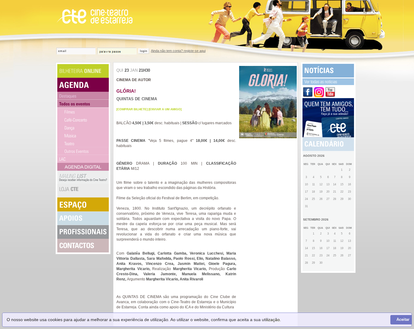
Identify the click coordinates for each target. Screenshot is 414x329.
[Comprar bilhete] (132, 109)
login (143, 51)
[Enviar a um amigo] (165, 109)
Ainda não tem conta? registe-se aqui (178, 51)
